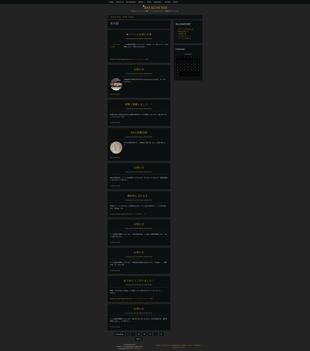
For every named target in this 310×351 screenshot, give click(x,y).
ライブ (148, 298)
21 (161, 334)
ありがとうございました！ (138, 280)
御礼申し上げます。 (138, 195)
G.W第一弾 (182, 34)
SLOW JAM (138, 38)
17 (150, 334)
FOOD (149, 2)
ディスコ (143, 59)
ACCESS (168, 2)
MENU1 (141, 2)
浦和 (147, 59)
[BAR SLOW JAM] (155, 7)
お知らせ (139, 69)
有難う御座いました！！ (139, 104)
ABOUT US (120, 2)
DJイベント (133, 59)
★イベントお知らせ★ (139, 34)
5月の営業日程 (139, 132)
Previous (120, 334)
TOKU (139, 214)
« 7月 (177, 75)
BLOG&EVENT (131, 2)
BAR (126, 59)
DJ (129, 59)
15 (139, 334)
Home (118, 17)
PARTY (175, 2)
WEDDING (157, 2)
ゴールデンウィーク (184, 36)
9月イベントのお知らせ (186, 29)
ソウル (139, 59)
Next (138, 339)
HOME (111, 2)
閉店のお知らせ (183, 31)
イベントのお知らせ (184, 38)
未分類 (125, 17)
